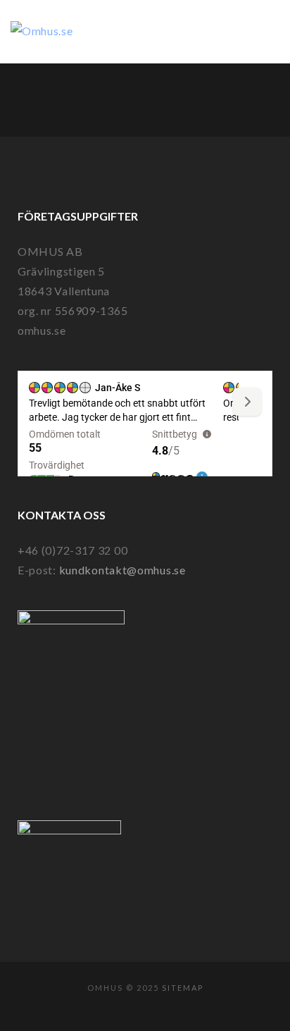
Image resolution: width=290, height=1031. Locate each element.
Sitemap (182, 987)
